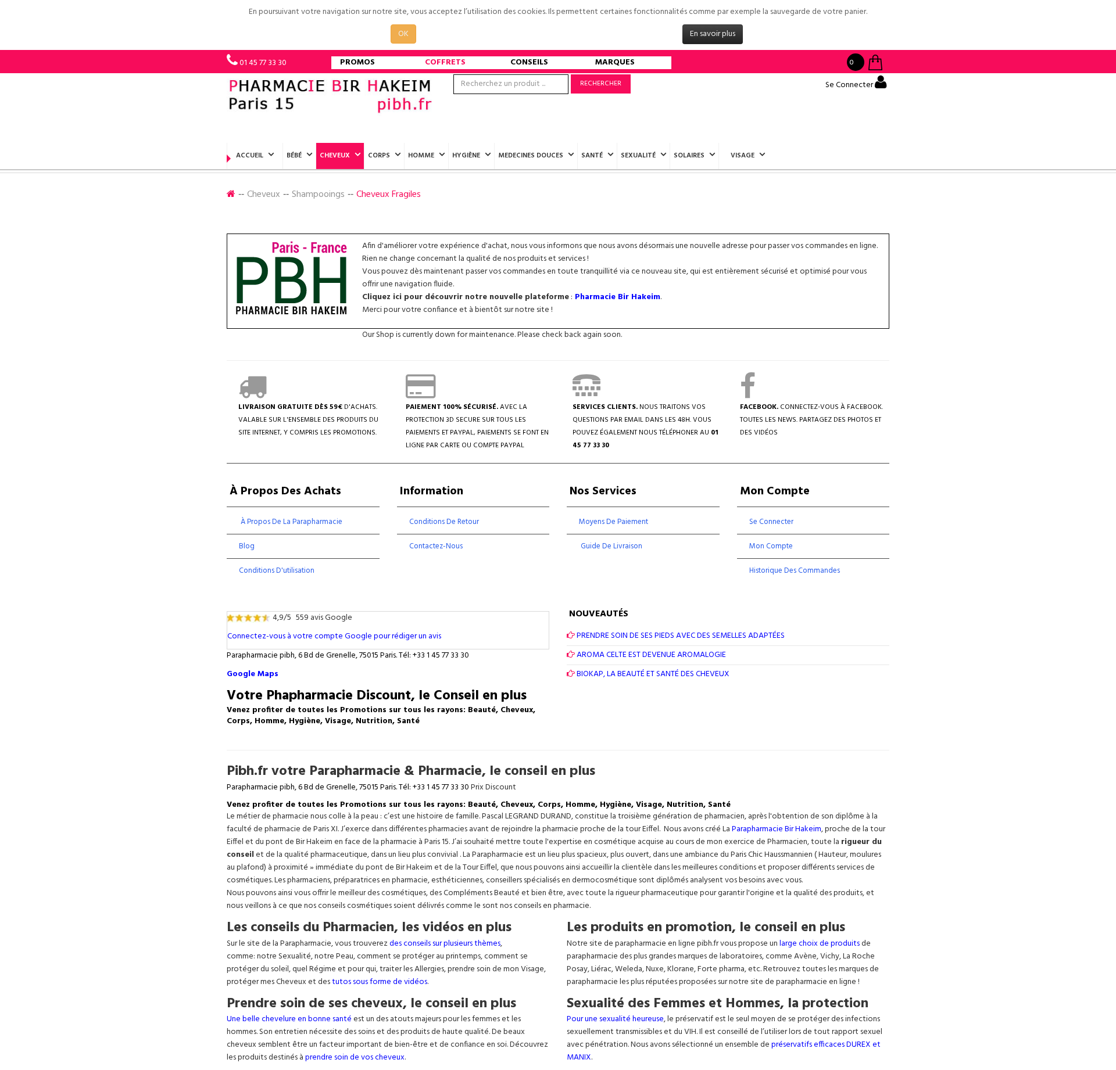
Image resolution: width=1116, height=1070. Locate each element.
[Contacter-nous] (586, 394)
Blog (247, 546)
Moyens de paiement (613, 522)
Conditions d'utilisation (276, 571)
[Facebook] (748, 394)
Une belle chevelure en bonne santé (289, 1019)
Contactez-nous (436, 546)
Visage (742, 155)
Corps (379, 155)
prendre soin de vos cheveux (355, 1057)
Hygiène (466, 155)
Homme (421, 155)
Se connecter (771, 522)
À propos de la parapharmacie (290, 522)
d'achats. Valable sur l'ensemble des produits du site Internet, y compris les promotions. (308, 420)
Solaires (689, 155)
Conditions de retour (444, 522)
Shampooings (318, 194)
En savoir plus (712, 34)
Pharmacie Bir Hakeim (617, 297)
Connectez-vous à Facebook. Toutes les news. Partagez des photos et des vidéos (811, 420)
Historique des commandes (794, 571)
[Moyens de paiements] (420, 394)
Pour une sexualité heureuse (615, 1019)
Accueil (249, 155)
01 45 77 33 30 (263, 63)
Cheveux (335, 155)
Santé (592, 155)
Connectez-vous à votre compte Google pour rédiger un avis (334, 636)
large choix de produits (820, 943)
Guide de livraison (610, 546)
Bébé (294, 155)
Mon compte (771, 546)
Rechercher (600, 83)
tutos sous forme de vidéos (379, 982)
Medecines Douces (530, 155)
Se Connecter (850, 85)
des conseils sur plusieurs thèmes (444, 943)
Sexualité (638, 155)
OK (403, 34)
